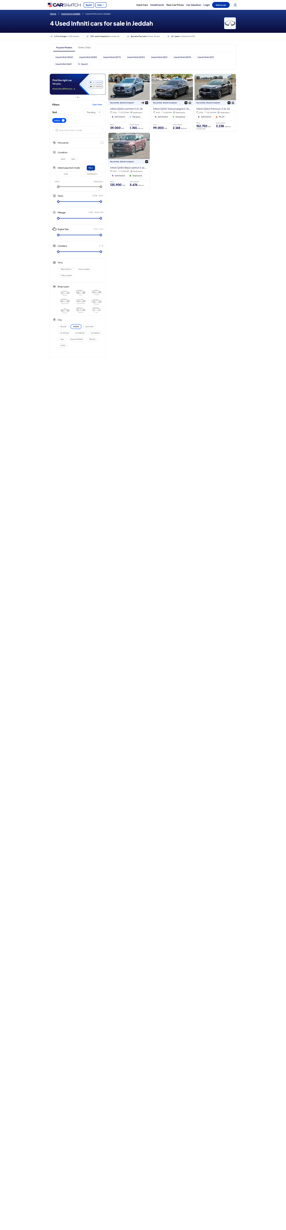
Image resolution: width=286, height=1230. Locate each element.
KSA (99, 5)
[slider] (58, 187)
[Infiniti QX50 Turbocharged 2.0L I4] (172, 102)
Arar (62, 339)
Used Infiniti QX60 (64, 57)
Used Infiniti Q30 (206, 57)
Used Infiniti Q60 (63, 64)
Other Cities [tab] (84, 47)
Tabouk (92, 339)
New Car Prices (175, 4)
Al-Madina (95, 333)
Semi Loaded (84, 269)
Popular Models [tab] (64, 47)
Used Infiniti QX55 (182, 57)
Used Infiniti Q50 (159, 57)
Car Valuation (193, 4)
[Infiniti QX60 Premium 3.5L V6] (215, 102)
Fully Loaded (66, 275)
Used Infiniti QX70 (112, 57)
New (73, 159)
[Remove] (63, 120)
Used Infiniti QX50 (136, 57)
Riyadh (63, 326)
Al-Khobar (64, 333)
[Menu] (235, 5)
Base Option (66, 269)
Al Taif (62, 345)
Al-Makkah (80, 333)
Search (84, 64)
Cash (66, 174)
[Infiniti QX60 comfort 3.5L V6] (129, 102)
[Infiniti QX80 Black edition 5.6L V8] (129, 160)
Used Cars (142, 4)
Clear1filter (97, 104)
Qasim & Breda (76, 339)
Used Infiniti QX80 (88, 57)
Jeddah (76, 326)
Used (63, 159)
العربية (89, 5)
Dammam (90, 326)
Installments (157, 4)
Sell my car (221, 5)
